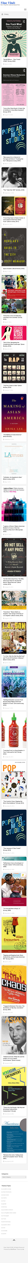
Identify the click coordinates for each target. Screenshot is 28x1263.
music (4, 1218)
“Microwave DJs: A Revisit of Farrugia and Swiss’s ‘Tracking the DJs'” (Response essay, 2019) (13, 159)
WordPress (13, 1249)
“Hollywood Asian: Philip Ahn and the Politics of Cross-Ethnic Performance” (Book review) (13, 1058)
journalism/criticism (8, 1209)
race (4, 1227)
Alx (23, 1249)
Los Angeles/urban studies (9, 1212)
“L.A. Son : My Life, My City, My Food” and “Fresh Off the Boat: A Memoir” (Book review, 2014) (14, 658)
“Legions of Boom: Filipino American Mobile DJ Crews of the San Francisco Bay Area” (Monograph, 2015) (13, 528)
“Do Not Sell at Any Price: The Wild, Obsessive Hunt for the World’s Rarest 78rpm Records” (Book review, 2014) (13, 581)
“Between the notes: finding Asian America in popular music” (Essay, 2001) (13, 1156)
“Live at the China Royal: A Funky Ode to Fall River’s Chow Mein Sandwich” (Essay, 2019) (14, 110)
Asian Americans (7, 1192)
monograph (6, 1215)
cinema (5, 1198)
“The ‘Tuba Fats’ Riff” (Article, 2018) (13, 190)
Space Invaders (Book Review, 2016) (13, 268)
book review (6, 1195)
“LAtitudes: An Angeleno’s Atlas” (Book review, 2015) (12, 478)
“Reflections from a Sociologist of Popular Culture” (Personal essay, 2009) (13, 864)
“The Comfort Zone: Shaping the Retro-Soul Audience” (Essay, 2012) (13, 802)
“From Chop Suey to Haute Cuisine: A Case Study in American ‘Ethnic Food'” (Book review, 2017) (14, 219)
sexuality (5, 1230)
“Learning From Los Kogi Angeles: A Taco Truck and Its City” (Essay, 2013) (13, 752)
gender (4, 1203)
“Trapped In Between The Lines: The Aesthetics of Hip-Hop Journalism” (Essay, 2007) (13, 1007)
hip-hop (5, 1206)
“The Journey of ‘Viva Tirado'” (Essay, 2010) (12, 849)
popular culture (6, 1224)
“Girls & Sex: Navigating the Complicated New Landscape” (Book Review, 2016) (13, 344)
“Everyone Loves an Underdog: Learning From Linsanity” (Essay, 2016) (12, 317)
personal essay (6, 1221)
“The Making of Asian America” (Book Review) (12, 435)
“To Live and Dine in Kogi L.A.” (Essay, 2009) (12, 909)
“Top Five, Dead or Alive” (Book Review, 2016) (12, 386)
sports (4, 1233)
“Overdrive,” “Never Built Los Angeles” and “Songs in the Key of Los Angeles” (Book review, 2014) (13, 613)
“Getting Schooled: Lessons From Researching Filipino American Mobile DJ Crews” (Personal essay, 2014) (13, 702)
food (4, 1201)
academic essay (7, 1189)
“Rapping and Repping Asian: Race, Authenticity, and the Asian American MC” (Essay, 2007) (14, 957)
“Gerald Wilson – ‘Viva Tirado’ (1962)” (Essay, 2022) (11, 60)
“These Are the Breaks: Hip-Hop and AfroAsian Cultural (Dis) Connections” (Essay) (13, 1109)
